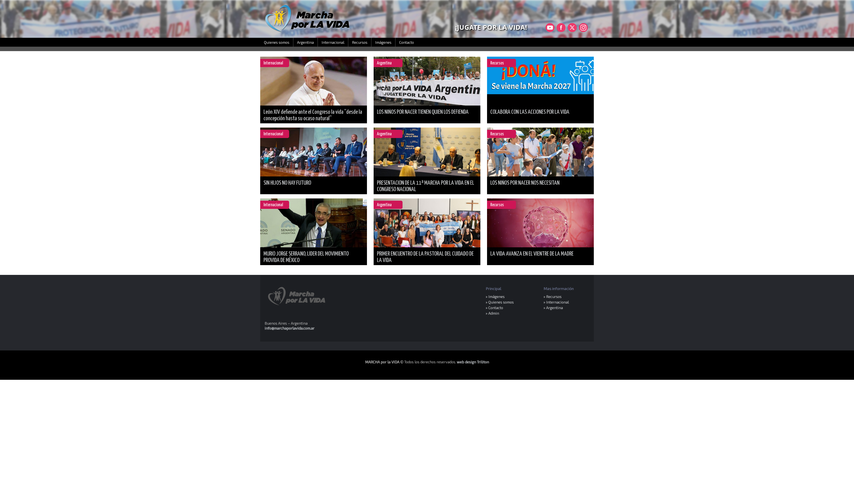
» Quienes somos (500, 302)
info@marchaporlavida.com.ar (289, 328)
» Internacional (556, 302)
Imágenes (383, 42)
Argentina (305, 42)
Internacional (333, 42)
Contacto (406, 42)
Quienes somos (276, 42)
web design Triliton (473, 362)
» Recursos (553, 296)
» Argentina (553, 307)
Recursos (359, 42)
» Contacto (494, 307)
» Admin (492, 313)
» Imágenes (495, 296)
